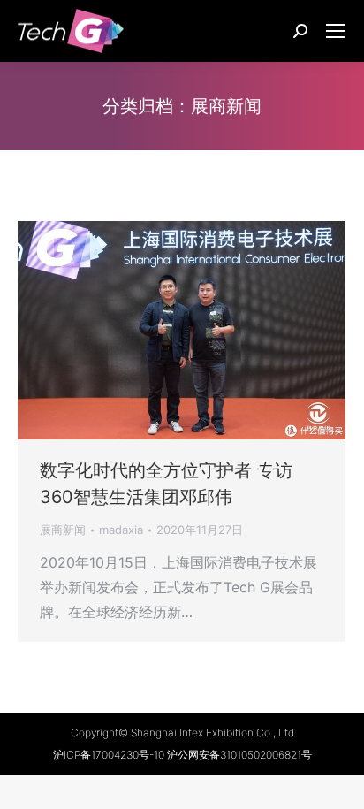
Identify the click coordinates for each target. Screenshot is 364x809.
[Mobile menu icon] (335, 31)
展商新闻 (63, 530)
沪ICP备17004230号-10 (108, 754)
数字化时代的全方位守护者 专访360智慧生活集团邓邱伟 (166, 484)
